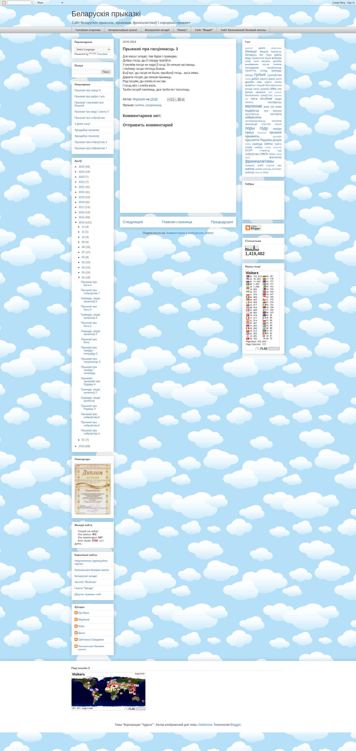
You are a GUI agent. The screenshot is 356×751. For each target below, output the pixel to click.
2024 (82, 171)
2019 (82, 197)
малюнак (253, 106)
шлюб (258, 169)
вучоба (277, 61)
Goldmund (205, 724)
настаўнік (275, 113)
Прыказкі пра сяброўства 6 (90, 416)
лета (254, 98)
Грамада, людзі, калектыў (90, 399)
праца (249, 132)
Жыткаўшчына (273, 85)
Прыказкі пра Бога (89, 341)
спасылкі (277, 147)
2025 (82, 166)
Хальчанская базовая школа (91, 648)
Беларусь (251, 54)
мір (272, 106)
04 (83, 267)
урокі (247, 157)
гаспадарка (252, 67)
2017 (82, 207)
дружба (249, 81)
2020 (82, 192)
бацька (264, 51)
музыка (277, 110)
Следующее (133, 222)
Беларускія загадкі (157, 29)
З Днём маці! (82, 123)
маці (266, 106)
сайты (248, 144)
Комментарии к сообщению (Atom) (189, 233)
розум (277, 140)
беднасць (276, 51)
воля (256, 61)
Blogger (235, 724)
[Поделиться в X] (176, 99)
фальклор (275, 157)
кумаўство (266, 95)
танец (271, 154)
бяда (268, 55)
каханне (261, 92)
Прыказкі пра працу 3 (87, 90)
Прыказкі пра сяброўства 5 (90, 424)
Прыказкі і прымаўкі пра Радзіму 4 (90, 381)
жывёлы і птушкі (255, 85)
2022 (82, 181)
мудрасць (252, 110)
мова (278, 106)
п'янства (266, 124)
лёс (246, 99)
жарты (268, 82)
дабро (255, 78)
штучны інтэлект (272, 169)
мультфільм (252, 114)
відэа (268, 58)
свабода (257, 143)
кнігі (270, 92)
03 (83, 272)
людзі (278, 98)
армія (261, 47)
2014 (82, 222)
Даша (81, 632)
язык (265, 172)
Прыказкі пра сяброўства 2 (91, 141)
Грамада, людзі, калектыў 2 (90, 391)
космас (278, 92)
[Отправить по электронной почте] (169, 99)
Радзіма (266, 140)
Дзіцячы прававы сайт (88, 594)
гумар (248, 79)
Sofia (81, 626)
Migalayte (84, 619)
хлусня (270, 165)
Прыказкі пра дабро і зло (90, 96)
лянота (249, 102)
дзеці (272, 78)
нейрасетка (253, 117)
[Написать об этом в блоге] (172, 99)
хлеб (260, 165)
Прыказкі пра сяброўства (90, 117)
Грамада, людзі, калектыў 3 (90, 333)
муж (266, 110)
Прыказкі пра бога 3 (89, 308)
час (279, 165)
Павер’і (182, 29)
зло (279, 88)
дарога (264, 79)
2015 (82, 217)
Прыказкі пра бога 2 (89, 324)
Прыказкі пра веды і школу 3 (92, 111)
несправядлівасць (255, 121)
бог (261, 54)
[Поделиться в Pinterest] (183, 99)
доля (278, 79)
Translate (102, 54)
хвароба (249, 165)
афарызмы (276, 48)
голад (263, 70)
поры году (256, 128)
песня (278, 124)
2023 (82, 176)
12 (83, 226)
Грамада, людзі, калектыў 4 (90, 316)
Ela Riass (83, 612)
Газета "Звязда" (84, 588)
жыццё (248, 89)
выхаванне (251, 64)
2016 (82, 212)
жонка (278, 82)
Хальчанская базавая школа (92, 569)
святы (268, 143)
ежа (259, 81)
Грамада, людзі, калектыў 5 (90, 300)
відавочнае (258, 58)
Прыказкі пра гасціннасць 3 (90, 360)
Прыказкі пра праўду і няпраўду (89, 370)
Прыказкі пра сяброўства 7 (91, 148)
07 (83, 252)
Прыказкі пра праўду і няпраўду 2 (89, 350)
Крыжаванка (252, 95)
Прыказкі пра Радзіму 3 (89, 407)
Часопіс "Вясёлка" (85, 581)
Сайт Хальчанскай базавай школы (243, 29)
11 (83, 231)
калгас (249, 92)
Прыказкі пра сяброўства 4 (90, 432)
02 (83, 277)
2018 (82, 202)
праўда (277, 128)
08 (83, 247)
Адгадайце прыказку (87, 129)
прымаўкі (277, 136)
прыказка (261, 133)
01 (83, 439)
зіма (273, 88)
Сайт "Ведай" (204, 29)
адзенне (249, 48)
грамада (276, 70)
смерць (259, 147)
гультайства (274, 74)
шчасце (249, 172)
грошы (249, 74)
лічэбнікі (266, 98)
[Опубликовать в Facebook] (179, 99)
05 (83, 262)
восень (266, 61)
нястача (276, 120)
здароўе (264, 89)
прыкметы (252, 136)
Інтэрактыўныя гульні (122, 29)
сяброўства (252, 153)
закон (256, 89)
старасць (265, 150)
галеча (139, 105)
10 (83, 236)
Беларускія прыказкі (106, 14)
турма (278, 154)
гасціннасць (153, 105)
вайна (277, 54)
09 (83, 241)
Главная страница (177, 222)
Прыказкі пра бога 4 (89, 283)
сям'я (264, 154)
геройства (250, 70)
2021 (82, 186)
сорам (268, 147)
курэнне (277, 95)
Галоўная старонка (88, 29)
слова (248, 147)
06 (83, 257)
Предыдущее (222, 222)
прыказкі (275, 132)
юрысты (259, 172)
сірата (278, 144)
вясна (266, 64)
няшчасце (251, 123)
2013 (82, 446)
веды (248, 57)
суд (279, 150)
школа (249, 169)
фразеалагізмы (259, 161)
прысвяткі (252, 140)
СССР (248, 150)
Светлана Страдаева (91, 639)
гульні (260, 74)
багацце (251, 51)
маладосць (274, 102)
